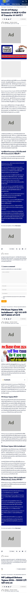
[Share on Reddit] (8, 19)
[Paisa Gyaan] (6, 1)
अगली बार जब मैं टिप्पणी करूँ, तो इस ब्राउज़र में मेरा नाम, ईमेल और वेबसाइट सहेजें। (14, 297)
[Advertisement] (11, 69)
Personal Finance (13, 22)
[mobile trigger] (25, 1)
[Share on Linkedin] (6, 19)
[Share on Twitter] (4, 19)
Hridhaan (7, 22)
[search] (21, 1)
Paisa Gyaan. (18, 225)
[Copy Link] (10, 19)
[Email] (22, 249)
